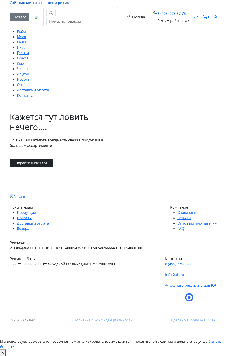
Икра (21, 47)
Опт (20, 84)
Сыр (20, 63)
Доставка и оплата (33, 90)
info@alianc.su (177, 274)
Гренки (23, 52)
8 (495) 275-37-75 (172, 13)
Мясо (21, 36)
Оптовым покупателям (197, 223)
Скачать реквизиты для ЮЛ (193, 285)
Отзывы (184, 217)
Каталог (19, 17)
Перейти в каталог (31, 162)
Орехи (22, 58)
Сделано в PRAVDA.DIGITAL (194, 320)
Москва (138, 17)
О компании (188, 212)
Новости (24, 79)
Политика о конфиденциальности (103, 320)
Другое (23, 74)
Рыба (21, 31)
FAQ (180, 228)
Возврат (24, 228)
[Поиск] (51, 13)
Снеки (22, 42)
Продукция (26, 212)
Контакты (25, 95)
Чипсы (22, 68)
